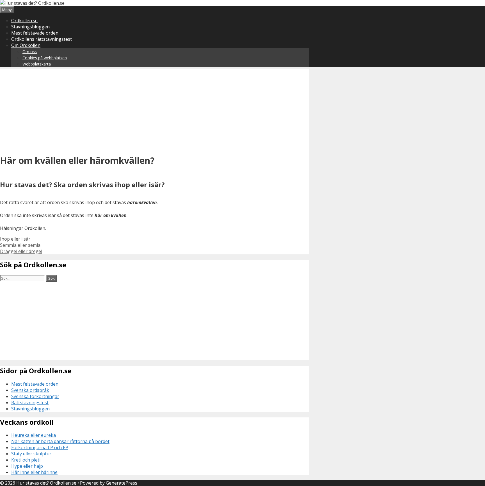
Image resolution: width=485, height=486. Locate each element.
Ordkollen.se (24, 20)
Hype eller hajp (27, 466)
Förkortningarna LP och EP (39, 447)
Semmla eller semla (20, 245)
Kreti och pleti (25, 460)
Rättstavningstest (30, 402)
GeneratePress (121, 483)
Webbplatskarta (36, 64)
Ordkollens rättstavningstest (41, 39)
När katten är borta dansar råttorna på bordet (60, 441)
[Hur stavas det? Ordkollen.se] (32, 3)
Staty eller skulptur (31, 454)
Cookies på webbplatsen (44, 57)
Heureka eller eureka (33, 435)
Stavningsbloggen (30, 27)
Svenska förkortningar (35, 396)
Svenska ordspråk (30, 390)
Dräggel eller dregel (21, 251)
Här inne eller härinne (34, 472)
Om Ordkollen (25, 45)
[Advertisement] (154, 108)
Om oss (29, 51)
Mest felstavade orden (34, 33)
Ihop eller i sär (15, 239)
